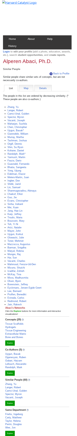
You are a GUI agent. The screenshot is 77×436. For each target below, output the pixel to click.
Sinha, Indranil (15, 204)
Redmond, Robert (16, 301)
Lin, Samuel (13, 187)
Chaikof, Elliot (15, 194)
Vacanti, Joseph (16, 120)
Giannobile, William (17, 133)
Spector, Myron (15, 117)
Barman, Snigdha (16, 247)
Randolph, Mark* (16, 153)
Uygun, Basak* (15, 130)
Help (50, 38)
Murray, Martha (15, 137)
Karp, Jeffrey (14, 214)
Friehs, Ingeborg (14, 414)
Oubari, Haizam (13, 360)
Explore (10, 343)
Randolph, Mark (13, 367)
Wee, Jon (10, 427)
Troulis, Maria (14, 217)
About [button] (31, 38)
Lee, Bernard (14, 291)
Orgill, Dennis (14, 143)
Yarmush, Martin (16, 157)
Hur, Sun (12, 257)
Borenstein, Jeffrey (17, 284)
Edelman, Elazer (16, 174)
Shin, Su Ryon (15, 147)
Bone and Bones (14, 337)
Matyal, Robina (15, 251)
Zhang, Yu (13, 107)
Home (12, 38)
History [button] (12, 45)
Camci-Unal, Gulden (18, 113)
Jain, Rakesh (14, 304)
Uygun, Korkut (15, 234)
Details (43, 88)
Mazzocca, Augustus (18, 244)
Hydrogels (10, 327)
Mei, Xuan (13, 207)
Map (26, 88)
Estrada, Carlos (15, 297)
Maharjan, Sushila (17, 123)
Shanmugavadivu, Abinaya (21, 190)
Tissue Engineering (15, 330)
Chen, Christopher (17, 127)
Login (6, 51)
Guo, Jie (12, 197)
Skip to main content (15, 4)
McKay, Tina (14, 274)
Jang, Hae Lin (14, 210)
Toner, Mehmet (15, 240)
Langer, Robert (15, 110)
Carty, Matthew (13, 417)
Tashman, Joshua (17, 140)
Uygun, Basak (13, 354)
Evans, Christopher (17, 200)
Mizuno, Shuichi (16, 267)
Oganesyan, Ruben (15, 357)
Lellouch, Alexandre (15, 364)
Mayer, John (14, 230)
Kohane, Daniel (15, 150)
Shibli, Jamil (14, 184)
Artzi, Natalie (14, 227)
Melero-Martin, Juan (18, 177)
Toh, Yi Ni (12, 224)
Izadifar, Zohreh (15, 271)
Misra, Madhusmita (17, 277)
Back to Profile (61, 73)
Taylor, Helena (13, 420)
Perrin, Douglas (13, 424)
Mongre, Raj (14, 254)
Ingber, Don (13, 180)
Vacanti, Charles (16, 261)
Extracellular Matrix (15, 333)
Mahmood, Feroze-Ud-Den (21, 264)
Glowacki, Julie (15, 237)
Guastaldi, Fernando (18, 164)
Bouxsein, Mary (15, 220)
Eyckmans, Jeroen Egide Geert (24, 287)
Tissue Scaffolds (14, 323)
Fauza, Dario (14, 160)
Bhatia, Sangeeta (16, 167)
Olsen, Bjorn (14, 281)
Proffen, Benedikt (16, 294)
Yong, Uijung (14, 170)
